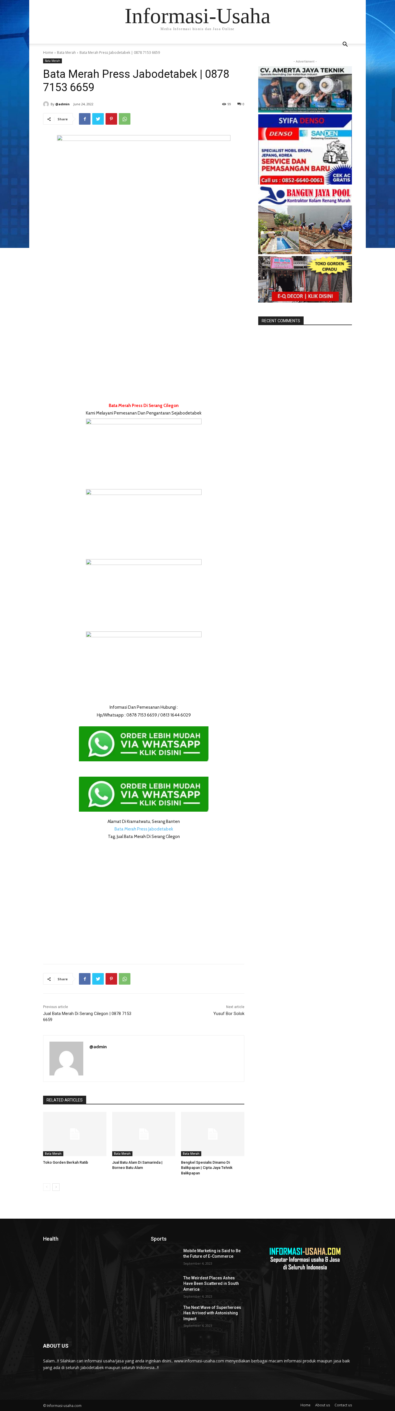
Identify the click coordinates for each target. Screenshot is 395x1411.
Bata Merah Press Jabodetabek (144, 829)
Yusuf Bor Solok (228, 1013)
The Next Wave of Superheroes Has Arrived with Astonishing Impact (212, 1313)
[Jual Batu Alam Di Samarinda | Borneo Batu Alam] (144, 1134)
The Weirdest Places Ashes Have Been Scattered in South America (211, 1284)
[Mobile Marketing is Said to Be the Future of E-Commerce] (165, 1258)
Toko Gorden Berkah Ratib (65, 1162)
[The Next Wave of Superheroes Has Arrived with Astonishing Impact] (165, 1315)
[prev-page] (46, 1187)
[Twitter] (98, 119)
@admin (62, 104)
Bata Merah (66, 52)
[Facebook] (85, 119)
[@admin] (47, 104)
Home (48, 52)
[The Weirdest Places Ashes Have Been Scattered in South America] (165, 1285)
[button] (345, 45)
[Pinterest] (111, 119)
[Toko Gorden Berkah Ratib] (74, 1134)
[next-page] (56, 1187)
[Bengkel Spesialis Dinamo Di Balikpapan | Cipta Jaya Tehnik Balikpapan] (212, 1134)
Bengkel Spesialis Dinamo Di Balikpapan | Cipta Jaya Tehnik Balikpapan (206, 1167)
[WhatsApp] (124, 119)
